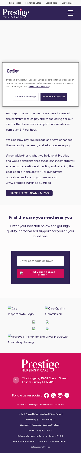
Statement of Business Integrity (52, 441)
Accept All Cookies (54, 96)
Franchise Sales (33, 3)
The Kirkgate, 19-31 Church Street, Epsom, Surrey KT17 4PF (45, 380)
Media (20, 414)
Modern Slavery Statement (24, 441)
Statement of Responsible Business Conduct (39, 425)
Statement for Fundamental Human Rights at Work (39, 436)
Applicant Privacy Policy (50, 414)
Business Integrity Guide (39, 430)
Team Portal (15, 3)
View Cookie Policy (39, 86)
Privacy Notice (32, 414)
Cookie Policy (30, 419)
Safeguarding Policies (40, 447)
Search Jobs (51, 3)
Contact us (67, 3)
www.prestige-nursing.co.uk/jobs (28, 183)
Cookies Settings (25, 96)
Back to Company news (29, 193)
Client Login (33, 404)
